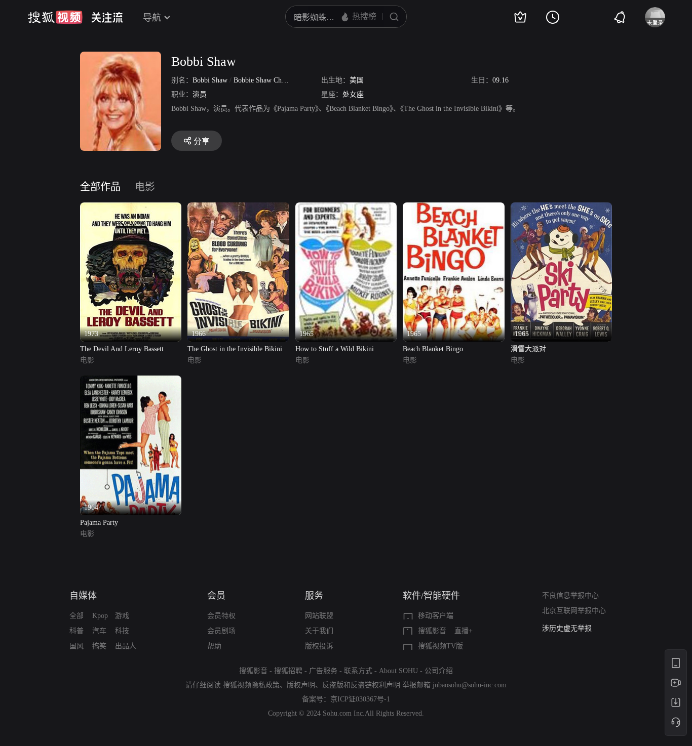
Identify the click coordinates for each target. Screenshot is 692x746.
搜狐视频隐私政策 (251, 685)
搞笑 (99, 646)
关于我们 (319, 631)
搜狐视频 (55, 17)
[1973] (130, 208)
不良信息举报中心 (570, 595)
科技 (122, 631)
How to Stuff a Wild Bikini (334, 349)
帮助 (214, 646)
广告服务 (323, 671)
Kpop (100, 615)
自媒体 (83, 596)
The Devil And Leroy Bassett (122, 349)
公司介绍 (439, 671)
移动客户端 (435, 615)
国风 (76, 646)
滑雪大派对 (528, 349)
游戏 (122, 615)
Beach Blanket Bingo (433, 349)
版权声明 (301, 685)
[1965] (346, 208)
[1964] (130, 381)
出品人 (125, 646)
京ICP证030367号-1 (360, 699)
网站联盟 (319, 615)
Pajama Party (99, 522)
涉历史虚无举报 (567, 628)
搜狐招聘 (288, 671)
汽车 (99, 631)
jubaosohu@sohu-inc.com (470, 685)
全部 (76, 615)
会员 (216, 596)
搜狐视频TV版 (440, 646)
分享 (202, 141)
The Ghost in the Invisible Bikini (234, 349)
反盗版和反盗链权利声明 (361, 685)
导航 (152, 17)
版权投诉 (319, 646)
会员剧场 (221, 631)
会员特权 (221, 615)
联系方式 (358, 671)
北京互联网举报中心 (574, 610)
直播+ (463, 631)
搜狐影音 (432, 631)
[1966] (238, 208)
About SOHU (398, 671)
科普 (76, 631)
